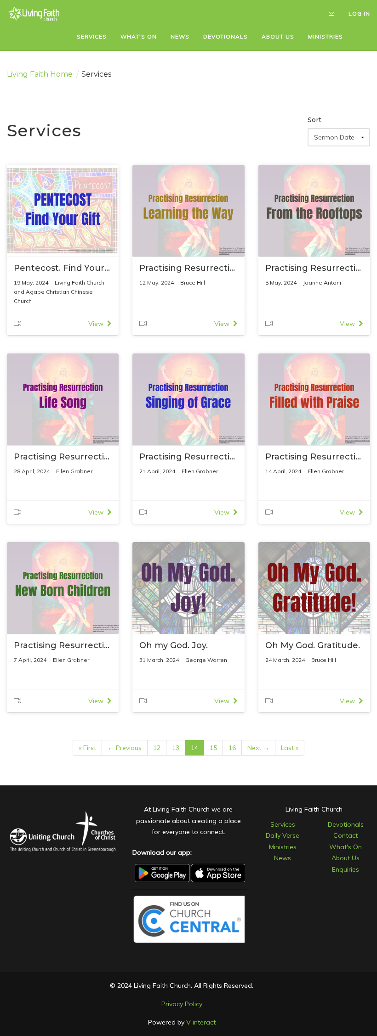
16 (232, 748)
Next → (258, 748)
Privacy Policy (181, 1004)
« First (87, 748)
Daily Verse (282, 835)
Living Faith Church (314, 809)
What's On (345, 847)
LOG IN (359, 13)
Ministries (283, 847)
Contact (345, 835)
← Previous (125, 748)
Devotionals (346, 824)
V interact (201, 1022)
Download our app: (162, 852)
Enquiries (345, 869)
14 (194, 748)
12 (156, 748)
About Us (345, 858)
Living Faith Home (40, 74)
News (282, 858)
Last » (289, 748)
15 (213, 748)
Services (282, 824)
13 (175, 748)
